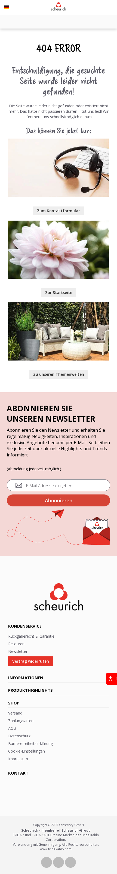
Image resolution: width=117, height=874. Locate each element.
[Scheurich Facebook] (47, 861)
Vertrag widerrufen (30, 661)
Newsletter (17, 651)
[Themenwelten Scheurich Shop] (58, 305)
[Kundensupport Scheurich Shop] (58, 141)
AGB (12, 728)
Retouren (16, 643)
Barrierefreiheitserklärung (30, 743)
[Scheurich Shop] (58, 223)
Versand (15, 713)
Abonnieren (58, 500)
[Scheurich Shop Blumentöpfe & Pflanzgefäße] (58, 6)
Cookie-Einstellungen (26, 751)
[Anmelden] (112, 4)
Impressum (18, 758)
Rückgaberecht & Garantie (31, 636)
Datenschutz (19, 735)
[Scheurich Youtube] (59, 861)
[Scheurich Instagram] (70, 861)
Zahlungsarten (20, 720)
